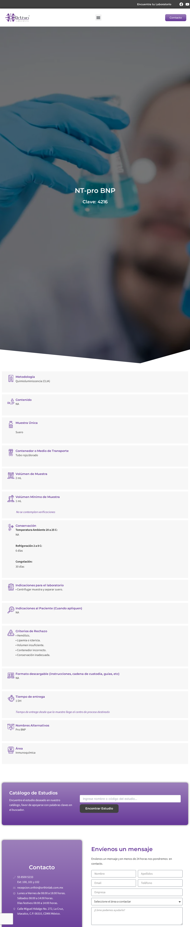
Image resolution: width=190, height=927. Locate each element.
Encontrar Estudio (99, 808)
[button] (98, 17)
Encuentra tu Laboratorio (154, 4)
